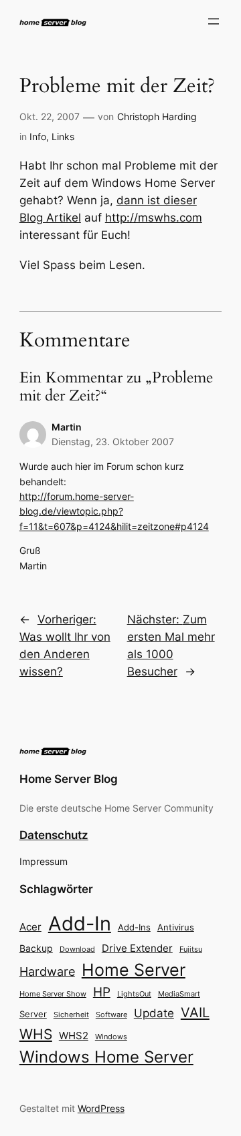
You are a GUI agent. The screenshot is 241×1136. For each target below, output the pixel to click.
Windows (111, 1036)
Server (33, 1014)
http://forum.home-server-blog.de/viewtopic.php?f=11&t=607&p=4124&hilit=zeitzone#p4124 (114, 511)
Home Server (133, 969)
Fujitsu (190, 949)
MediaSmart (179, 994)
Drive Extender (137, 948)
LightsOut (134, 994)
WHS (35, 1034)
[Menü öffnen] (214, 21)
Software (111, 1014)
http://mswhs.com (153, 217)
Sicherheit (71, 1015)
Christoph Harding (157, 116)
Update (154, 1013)
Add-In (79, 923)
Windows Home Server (106, 1057)
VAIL (195, 1012)
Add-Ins (134, 927)
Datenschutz (53, 835)
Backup (36, 948)
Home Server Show (52, 994)
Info (37, 136)
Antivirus (175, 927)
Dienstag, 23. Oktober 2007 (113, 441)
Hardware (47, 971)
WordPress (101, 1108)
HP (101, 992)
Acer (30, 926)
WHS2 (73, 1035)
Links (63, 136)
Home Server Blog (68, 779)
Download (77, 949)
